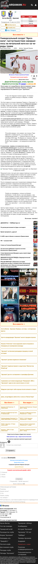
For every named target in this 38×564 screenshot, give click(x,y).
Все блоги (8, 402)
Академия (21, 541)
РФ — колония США (6, 240)
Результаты (14, 481)
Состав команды (6, 526)
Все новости (18, 35)
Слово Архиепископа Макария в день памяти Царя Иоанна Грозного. (16, 254)
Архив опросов (23, 481)
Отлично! (4, 472)
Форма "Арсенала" (6, 535)
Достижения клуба (6, 547)
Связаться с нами (24, 544)
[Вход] (9, 441)
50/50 (3, 474)
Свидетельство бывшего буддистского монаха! (19, 434)
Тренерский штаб (6, 529)
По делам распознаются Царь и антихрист (13, 227)
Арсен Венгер (5, 523)
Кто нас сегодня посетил (8, 520)
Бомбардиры (22, 526)
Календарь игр (5, 538)
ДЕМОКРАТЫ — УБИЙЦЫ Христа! (10, 223)
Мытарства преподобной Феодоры (19, 460)
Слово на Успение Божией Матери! (11, 245)
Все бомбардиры (29, 26)
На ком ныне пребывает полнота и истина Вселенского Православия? (13, 249)
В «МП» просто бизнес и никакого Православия (15, 236)
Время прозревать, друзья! (9, 232)
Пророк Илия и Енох (24, 79)
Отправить (10, 450)
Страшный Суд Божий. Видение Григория (19, 464)
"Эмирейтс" (4, 541)
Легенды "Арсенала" (7, 553)
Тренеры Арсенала (24, 538)
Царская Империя (13, 79)
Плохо (3, 476)
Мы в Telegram (11, 30)
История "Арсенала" (25, 529)
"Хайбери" (21, 535)
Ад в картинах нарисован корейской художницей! (19, 439)
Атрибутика (11, 27)
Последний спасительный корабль (19, 77)
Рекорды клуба (5, 550)
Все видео (27, 402)
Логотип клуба (5, 544)
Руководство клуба (7, 532)
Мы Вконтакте (11, 25)
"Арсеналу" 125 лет (24, 532)
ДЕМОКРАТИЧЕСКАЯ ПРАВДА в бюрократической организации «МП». (15, 258)
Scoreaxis (11, 458)
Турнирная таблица (25, 523)
